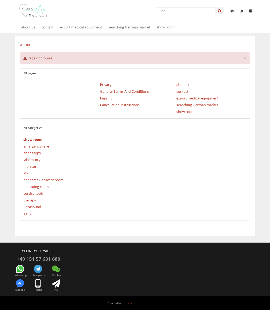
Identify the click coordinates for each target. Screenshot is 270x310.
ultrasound (32, 207)
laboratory (31, 159)
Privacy (105, 84)
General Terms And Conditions (124, 91)
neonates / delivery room (43, 180)
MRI (26, 173)
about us (28, 27)
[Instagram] (241, 11)
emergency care (36, 146)
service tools (33, 193)
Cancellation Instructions (120, 105)
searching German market (129, 27)
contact (48, 27)
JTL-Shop (127, 303)
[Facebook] (250, 11)
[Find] (219, 11)
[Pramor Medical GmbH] (53, 10)
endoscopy (32, 153)
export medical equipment (81, 27)
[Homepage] (21, 45)
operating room (36, 186)
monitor (29, 166)
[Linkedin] (232, 11)
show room (166, 27)
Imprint (106, 98)
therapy (29, 200)
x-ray (27, 213)
